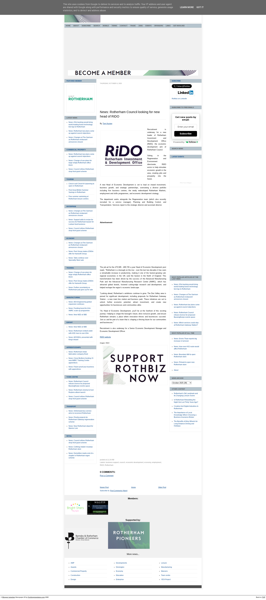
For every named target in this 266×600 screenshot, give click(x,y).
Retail (69, 436)
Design (73, 579)
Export (69, 322)
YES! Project (166, 579)
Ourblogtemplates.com (36, 597)
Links (168, 25)
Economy (70, 238)
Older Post (162, 487)
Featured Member (74, 81)
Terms (114, 25)
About (76, 25)
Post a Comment (106, 476)
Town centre (165, 575)
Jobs (140, 25)
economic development (134, 462)
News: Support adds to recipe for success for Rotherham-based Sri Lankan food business (81, 222)
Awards (73, 567)
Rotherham (109, 465)
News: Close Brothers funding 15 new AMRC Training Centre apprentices (81, 360)
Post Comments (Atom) (118, 491)
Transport (71, 406)
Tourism (70, 179)
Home (68, 25)
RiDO (102, 465)
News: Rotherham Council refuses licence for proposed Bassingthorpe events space (79, 383)
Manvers (164, 571)
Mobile (106, 25)
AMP (72, 563)
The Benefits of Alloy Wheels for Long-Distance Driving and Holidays (186, 423)
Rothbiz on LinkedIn (179, 99)
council (122, 462)
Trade (132, 25)
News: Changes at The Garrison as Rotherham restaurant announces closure (81, 139)
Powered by (178, 142)
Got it (200, 7)
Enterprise (71, 206)
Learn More (187, 7)
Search (97, 25)
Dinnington (120, 567)
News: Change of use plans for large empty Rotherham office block (80, 163)
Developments (121, 563)
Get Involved (179, 25)
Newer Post (104, 487)
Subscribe (86, 25)
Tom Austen (107, 123)
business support (112, 462)
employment (156, 462)
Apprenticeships (73, 347)
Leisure (164, 563)
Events (148, 25)
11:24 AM (110, 460)
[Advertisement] (133, 49)
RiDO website (105, 337)
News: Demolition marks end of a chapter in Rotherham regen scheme (81, 455)
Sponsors (158, 25)
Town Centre (72, 377)
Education (120, 575)
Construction (75, 575)
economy (147, 462)
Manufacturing (73, 297)
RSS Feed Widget (185, 183)
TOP (263, 597)
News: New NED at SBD (78, 315)
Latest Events (178, 156)
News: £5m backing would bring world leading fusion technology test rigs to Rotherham (81, 124)
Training (70, 268)
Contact (123, 25)
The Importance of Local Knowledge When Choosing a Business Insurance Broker (185, 415)
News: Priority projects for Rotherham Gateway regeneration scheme (81, 419)
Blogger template (8, 597)
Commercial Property (76, 150)
